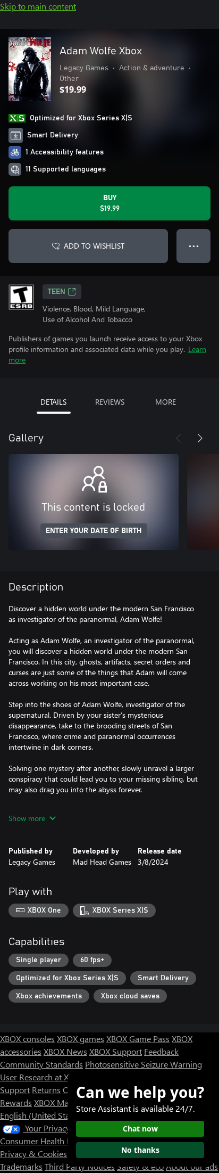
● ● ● (194, 246)
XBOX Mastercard (66, 1102)
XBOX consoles (27, 1038)
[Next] (199, 438)
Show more (27, 818)
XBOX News (65, 1051)
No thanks (140, 1150)
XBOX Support (115, 1051)
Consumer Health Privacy (46, 1140)
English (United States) (41, 1115)
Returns (46, 1089)
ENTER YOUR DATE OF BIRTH (94, 531)
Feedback (161, 1051)
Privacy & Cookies (33, 1153)
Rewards (16, 1102)
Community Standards (41, 1064)
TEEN (56, 292)
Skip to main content (38, 6)
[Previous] (178, 438)
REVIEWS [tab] (109, 402)
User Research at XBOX (43, 1076)
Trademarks (21, 1166)
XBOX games (80, 1038)
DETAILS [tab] (53, 402)
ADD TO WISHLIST (94, 246)
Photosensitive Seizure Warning (143, 1064)
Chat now (140, 1128)
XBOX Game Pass (138, 1038)
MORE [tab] (165, 402)
